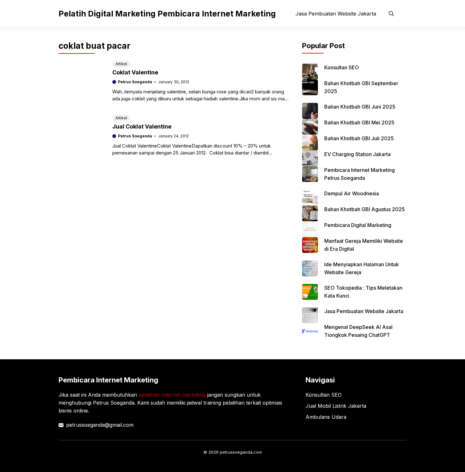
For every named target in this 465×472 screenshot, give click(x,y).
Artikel (121, 63)
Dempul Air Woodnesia (351, 193)
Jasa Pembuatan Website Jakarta (335, 13)
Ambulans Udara (326, 417)
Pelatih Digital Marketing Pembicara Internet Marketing (167, 13)
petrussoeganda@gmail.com (99, 425)
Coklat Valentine (135, 72)
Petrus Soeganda (135, 81)
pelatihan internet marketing (172, 395)
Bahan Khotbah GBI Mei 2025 (359, 122)
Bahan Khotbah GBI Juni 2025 (359, 107)
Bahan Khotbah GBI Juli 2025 (359, 138)
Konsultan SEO (341, 67)
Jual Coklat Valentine (141, 126)
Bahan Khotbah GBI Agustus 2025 (364, 209)
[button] (391, 14)
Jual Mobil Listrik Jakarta (336, 406)
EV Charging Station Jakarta (357, 154)
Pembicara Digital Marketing (357, 225)
